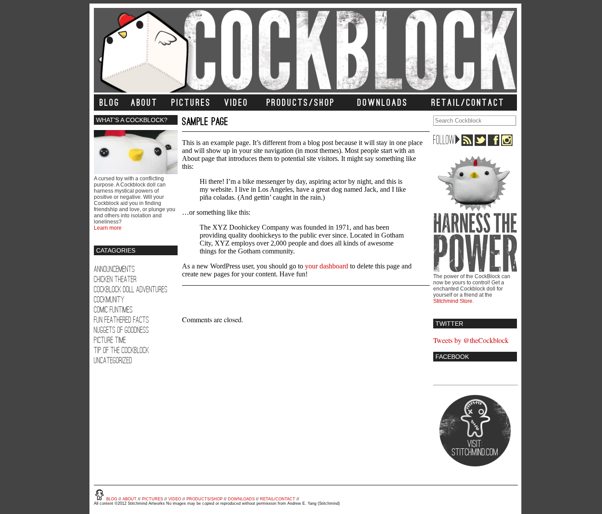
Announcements (114, 269)
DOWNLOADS (382, 102)
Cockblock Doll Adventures (130, 289)
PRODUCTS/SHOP (301, 102)
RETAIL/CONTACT (468, 102)
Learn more (108, 228)
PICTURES (191, 102)
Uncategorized (113, 360)
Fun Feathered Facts (121, 320)
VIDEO (236, 102)
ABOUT (144, 102)
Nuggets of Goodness (121, 330)
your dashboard (326, 266)
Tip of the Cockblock (121, 350)
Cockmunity (109, 299)
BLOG (110, 102)
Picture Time (110, 340)
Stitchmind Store (452, 301)
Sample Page (205, 121)
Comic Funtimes (113, 310)
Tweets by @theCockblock (471, 340)
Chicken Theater (115, 279)
